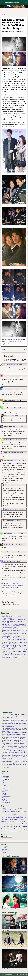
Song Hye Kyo (13, 826)
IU (7, 811)
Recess (3, 799)
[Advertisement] (12, 685)
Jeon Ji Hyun (19, 811)
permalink (7, 344)
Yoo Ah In (2, 831)
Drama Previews (5, 779)
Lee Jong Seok (17, 817)
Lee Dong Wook (9, 817)
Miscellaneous (16, 339)
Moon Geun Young (10, 821)
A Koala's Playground (12, 2)
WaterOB (4, 852)
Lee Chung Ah (10, 342)
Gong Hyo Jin (10, 809)
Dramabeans (5, 846)
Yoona (5, 831)
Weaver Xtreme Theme (23, 974)
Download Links (5, 778)
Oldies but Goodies (6, 796)
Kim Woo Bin (21, 815)
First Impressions (6, 784)
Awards (3, 773)
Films (3, 782)
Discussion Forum (6, 776)
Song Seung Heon (6, 829)
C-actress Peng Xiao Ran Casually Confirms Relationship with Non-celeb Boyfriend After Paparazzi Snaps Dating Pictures (14, 630)
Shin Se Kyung (6, 826)
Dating (3, 342)
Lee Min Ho (6, 819)
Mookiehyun (5, 849)
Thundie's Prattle (5, 850)
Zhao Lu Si (24, 831)
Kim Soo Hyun (13, 815)
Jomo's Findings (5, 847)
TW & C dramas (5, 800)
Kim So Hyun (4, 815)
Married (3, 821)
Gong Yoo (15, 809)
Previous (3, 14)
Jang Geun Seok (11, 811)
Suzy (16, 829)
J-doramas (4, 785)
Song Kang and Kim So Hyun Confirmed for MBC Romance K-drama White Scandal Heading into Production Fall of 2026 (13, 616)
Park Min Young (8, 824)
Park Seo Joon (15, 824)
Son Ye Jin (11, 829)
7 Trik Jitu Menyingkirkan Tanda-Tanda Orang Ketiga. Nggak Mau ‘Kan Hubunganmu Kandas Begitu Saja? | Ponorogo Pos (12, 585)
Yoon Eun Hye (10, 831)
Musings (4, 793)
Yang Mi (24, 829)
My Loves (4, 794)
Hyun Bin (3, 811)
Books (3, 775)
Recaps (3, 797)
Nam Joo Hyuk (18, 821)
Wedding (20, 829)
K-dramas (4, 788)
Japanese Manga (5, 787)
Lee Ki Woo (17, 342)
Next (25, 14)
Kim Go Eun (18, 812)
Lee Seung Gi (14, 819)
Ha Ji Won (20, 809)
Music (3, 791)
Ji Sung (5, 812)
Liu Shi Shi (21, 819)
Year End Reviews (6, 802)
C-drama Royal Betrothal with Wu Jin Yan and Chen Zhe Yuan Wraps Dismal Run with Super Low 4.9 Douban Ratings (13, 621)
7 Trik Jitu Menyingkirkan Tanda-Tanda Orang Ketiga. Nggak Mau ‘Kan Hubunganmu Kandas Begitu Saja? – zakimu (12, 593)
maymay (6, 509)
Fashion (10, 339)
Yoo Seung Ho (18, 831)
